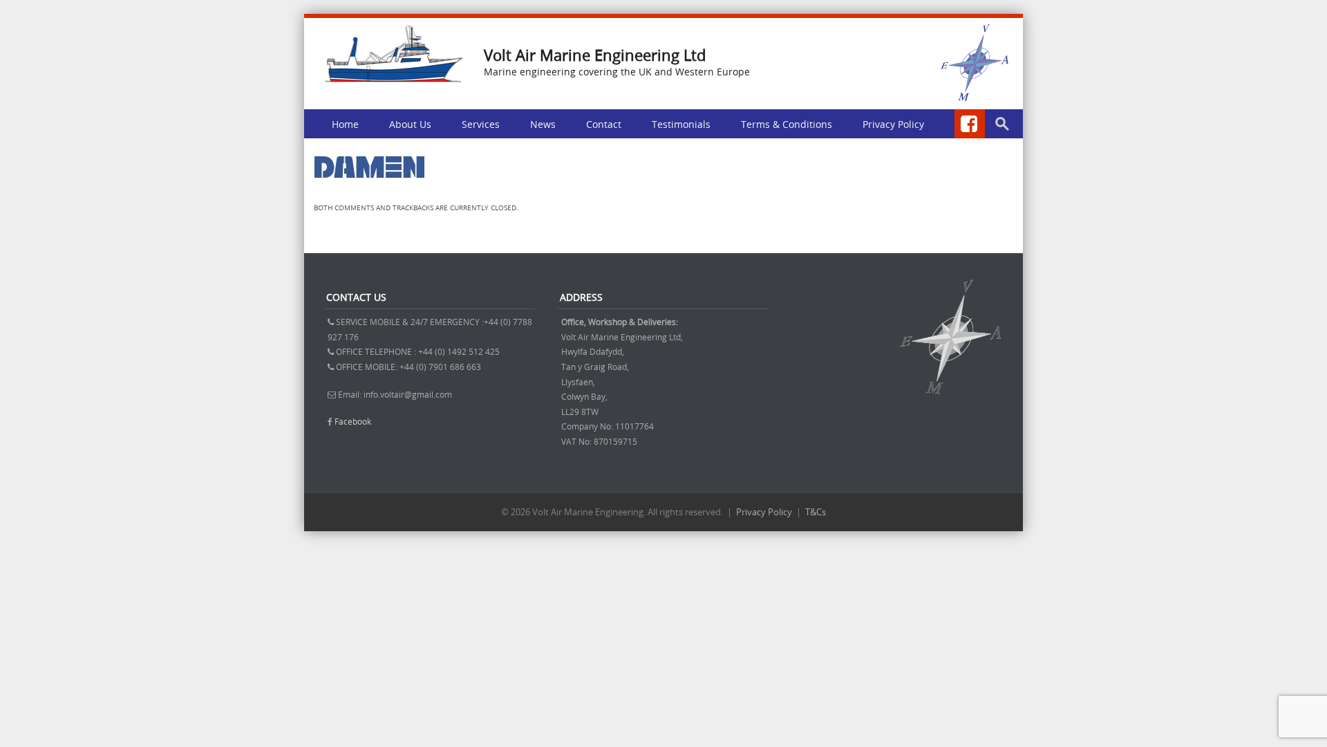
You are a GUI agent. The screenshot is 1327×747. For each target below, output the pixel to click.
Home (345, 124)
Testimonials (681, 124)
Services (481, 124)
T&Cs (815, 512)
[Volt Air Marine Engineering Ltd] (394, 78)
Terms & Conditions (786, 124)
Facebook (353, 421)
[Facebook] (969, 124)
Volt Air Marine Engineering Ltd (595, 55)
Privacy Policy (893, 124)
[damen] (369, 189)
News (543, 124)
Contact (603, 124)
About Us (410, 124)
